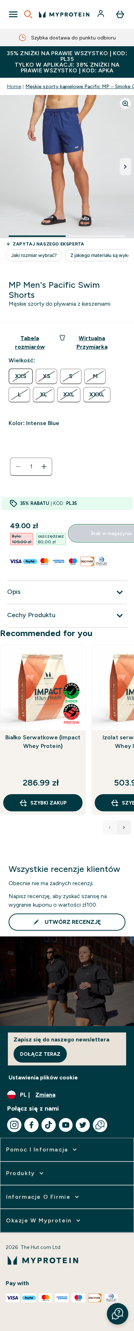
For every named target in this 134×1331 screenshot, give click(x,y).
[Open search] (28, 14)
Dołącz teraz (40, 1054)
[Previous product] (110, 827)
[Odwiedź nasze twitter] (83, 1125)
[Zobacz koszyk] (120, 14)
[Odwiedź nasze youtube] (66, 1125)
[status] (31, 466)
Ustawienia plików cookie (43, 1077)
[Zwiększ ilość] (44, 466)
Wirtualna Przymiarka (92, 342)
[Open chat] (100, 1125)
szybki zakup (48, 803)
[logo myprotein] (64, 14)
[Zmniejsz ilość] (18, 466)
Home (14, 86)
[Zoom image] (125, 103)
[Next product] (124, 827)
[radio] (21, 376)
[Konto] (101, 14)
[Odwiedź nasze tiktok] (48, 1125)
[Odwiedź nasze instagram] (14, 1125)
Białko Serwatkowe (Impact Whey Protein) (43, 741)
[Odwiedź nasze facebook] (31, 1125)
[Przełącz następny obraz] (125, 166)
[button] (117, 1313)
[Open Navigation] (13, 14)
